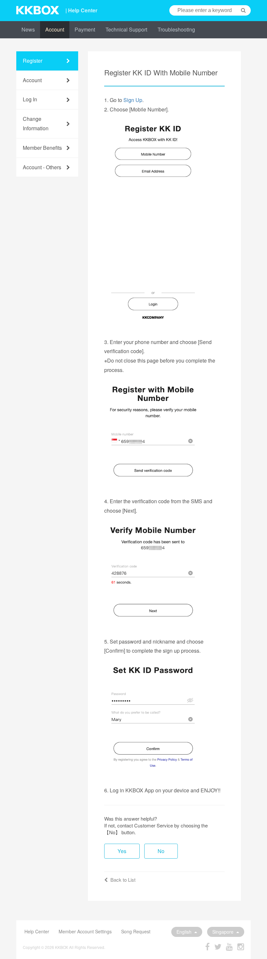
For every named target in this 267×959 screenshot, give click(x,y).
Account (54, 29)
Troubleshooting (176, 29)
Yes (122, 851)
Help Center (36, 931)
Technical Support (126, 29)
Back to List (122, 879)
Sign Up (132, 100)
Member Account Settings (85, 931)
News (28, 29)
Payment (85, 29)
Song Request (135, 931)
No (161, 851)
